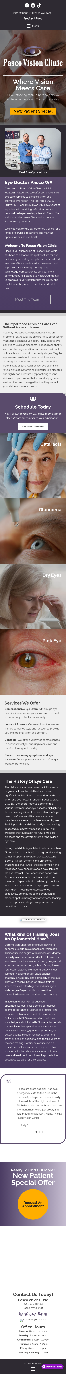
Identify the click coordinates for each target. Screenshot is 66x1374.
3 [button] (42, 1123)
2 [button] (39, 1123)
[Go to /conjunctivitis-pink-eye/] (33, 662)
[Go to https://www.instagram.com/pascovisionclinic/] (33, 6)
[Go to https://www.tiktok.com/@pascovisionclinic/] (39, 5)
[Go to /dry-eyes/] (33, 596)
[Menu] (33, 1369)
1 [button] (36, 1123)
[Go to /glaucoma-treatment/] (33, 531)
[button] (33, 111)
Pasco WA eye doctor (17, 221)
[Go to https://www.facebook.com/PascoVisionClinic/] (27, 6)
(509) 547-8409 (33, 18)
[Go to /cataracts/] (33, 465)
